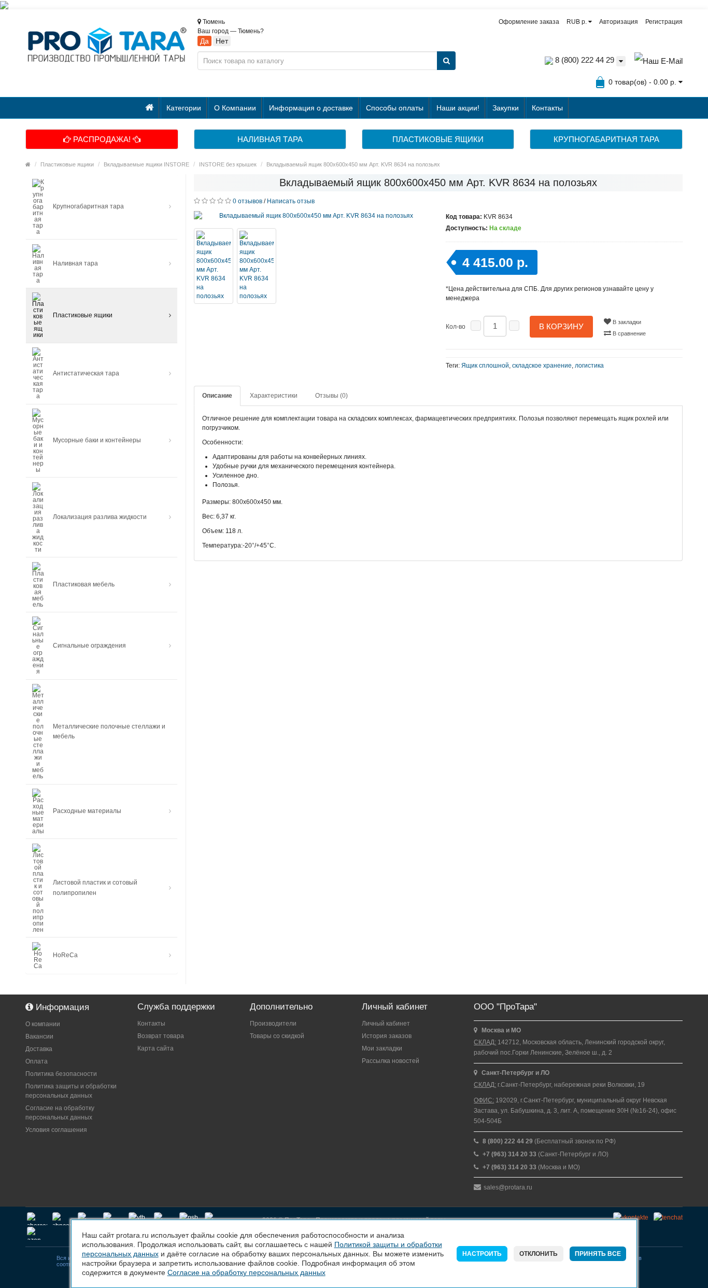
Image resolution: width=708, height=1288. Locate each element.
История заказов (387, 1036)
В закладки (626, 322)
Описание (217, 395)
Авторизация (618, 21)
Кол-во (455, 326)
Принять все (598, 1253)
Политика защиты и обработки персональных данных (71, 1091)
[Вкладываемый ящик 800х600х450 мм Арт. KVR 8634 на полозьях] (312, 215)
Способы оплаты (394, 108)
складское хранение (542, 365)
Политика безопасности (61, 1073)
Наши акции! (457, 108)
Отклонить (538, 1253)
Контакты (547, 108)
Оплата (36, 1061)
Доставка (38, 1049)
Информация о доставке (311, 108)
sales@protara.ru (508, 1187)
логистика (589, 365)
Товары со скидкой (277, 1036)
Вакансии (39, 1036)
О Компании (235, 108)
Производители (273, 1023)
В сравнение (628, 333)
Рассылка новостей (390, 1061)
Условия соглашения (56, 1129)
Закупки (505, 108)
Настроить (482, 1253)
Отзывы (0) (331, 395)
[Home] (28, 164)
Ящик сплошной (485, 365)
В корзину (561, 326)
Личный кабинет (386, 1023)
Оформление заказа (529, 21)
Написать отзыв (291, 201)
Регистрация (664, 21)
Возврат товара (160, 1036)
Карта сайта (155, 1048)
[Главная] (149, 107)
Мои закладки (382, 1048)
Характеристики (274, 395)
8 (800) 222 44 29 (583, 59)
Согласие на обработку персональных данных (59, 1112)
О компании (42, 1024)
